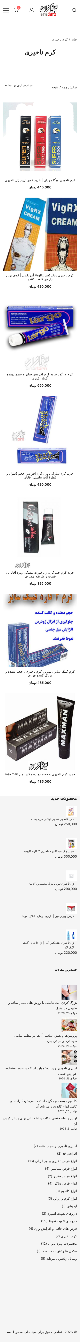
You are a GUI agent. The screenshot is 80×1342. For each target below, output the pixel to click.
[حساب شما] (31, 10)
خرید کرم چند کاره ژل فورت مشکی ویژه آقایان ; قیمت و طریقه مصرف (40, 574)
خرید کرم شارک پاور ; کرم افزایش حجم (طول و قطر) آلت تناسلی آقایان (40, 475)
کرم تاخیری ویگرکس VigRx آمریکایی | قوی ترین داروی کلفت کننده (40, 277)
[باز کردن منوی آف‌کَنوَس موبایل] (6, 10)
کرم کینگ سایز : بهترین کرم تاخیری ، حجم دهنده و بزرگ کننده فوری (40, 673)
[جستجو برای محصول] (74, 10)
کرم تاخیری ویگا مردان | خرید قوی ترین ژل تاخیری (40, 180)
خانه (74, 39)
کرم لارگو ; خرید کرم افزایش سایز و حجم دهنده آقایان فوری (40, 376)
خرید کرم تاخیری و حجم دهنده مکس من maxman (40, 774)
